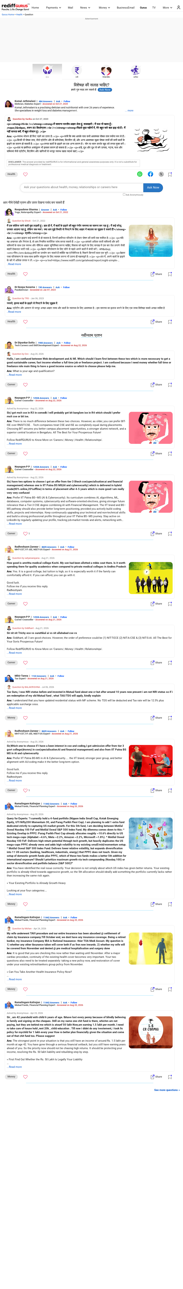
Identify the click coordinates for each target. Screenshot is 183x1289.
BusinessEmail (126, 7)
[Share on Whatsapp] (139, 174)
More (166, 7)
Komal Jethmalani (25, 101)
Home (35, 7)
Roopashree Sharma (26, 209)
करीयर (135, 77)
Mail (70, 7)
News (83, 7)
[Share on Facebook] (150, 174)
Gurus (143, 7)
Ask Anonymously (134, 195)
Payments (52, 7)
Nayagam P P (22, 397)
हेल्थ (47, 77)
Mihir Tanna (21, 675)
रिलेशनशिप (106, 77)
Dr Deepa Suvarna (25, 287)
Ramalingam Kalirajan (27, 803)
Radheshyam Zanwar (26, 546)
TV (154, 7)
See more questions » (167, 1090)
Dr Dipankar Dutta (25, 342)
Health (19, 14)
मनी (77, 77)
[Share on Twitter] (161, 174)
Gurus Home (8, 14)
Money (103, 7)
